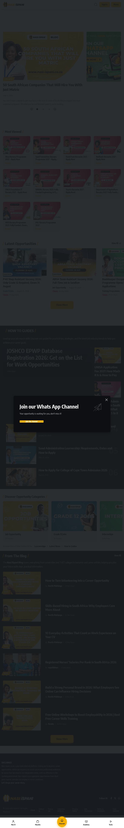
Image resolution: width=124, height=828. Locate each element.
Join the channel (32, 421)
